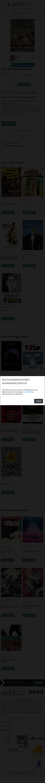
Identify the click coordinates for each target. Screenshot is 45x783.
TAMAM (39, 401)
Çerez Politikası (28, 392)
